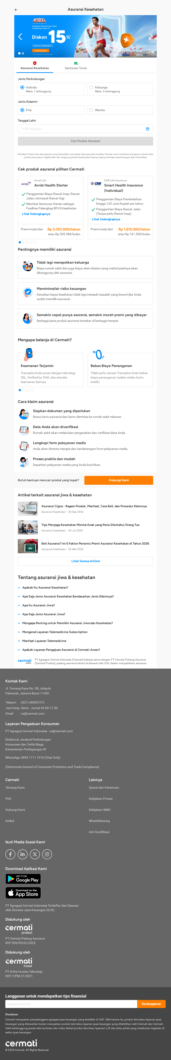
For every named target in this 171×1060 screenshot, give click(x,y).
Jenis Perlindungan (31, 79)
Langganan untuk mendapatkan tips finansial (45, 996)
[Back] (16, 10)
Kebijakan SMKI (99, 810)
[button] (85, 36)
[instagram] (47, 854)
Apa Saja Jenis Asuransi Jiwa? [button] (43, 614)
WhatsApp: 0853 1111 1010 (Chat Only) (32, 757)
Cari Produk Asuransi (85, 141)
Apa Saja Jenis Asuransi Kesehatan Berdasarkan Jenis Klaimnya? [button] (68, 596)
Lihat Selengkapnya (36, 214)
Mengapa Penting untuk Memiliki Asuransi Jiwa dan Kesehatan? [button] (67, 623)
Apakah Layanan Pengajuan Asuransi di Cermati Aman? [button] (61, 650)
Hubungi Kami (119, 480)
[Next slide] (151, 36)
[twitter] (35, 854)
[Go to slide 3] (27, 242)
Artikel (9, 821)
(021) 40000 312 (32, 702)
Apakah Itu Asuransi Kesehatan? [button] (45, 587)
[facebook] (10, 854)
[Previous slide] (20, 36)
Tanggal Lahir (27, 120)
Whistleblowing (99, 821)
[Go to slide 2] (23, 53)
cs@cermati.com (33, 713)
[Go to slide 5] (36, 242)
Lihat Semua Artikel (85, 561)
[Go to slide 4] (32, 242)
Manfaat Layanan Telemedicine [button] (44, 641)
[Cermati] (21, 1042)
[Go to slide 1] (19, 53)
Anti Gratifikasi (99, 832)
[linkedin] (23, 854)
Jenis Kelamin (28, 102)
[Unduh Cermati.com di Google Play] (23, 878)
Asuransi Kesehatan (34, 68)
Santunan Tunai (76, 68)
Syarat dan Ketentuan (104, 787)
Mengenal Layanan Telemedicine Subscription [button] (55, 632)
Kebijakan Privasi (100, 798)
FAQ (8, 798)
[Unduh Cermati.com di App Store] (23, 892)
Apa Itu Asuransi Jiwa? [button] (38, 605)
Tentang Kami (14, 787)
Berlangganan (151, 1004)
